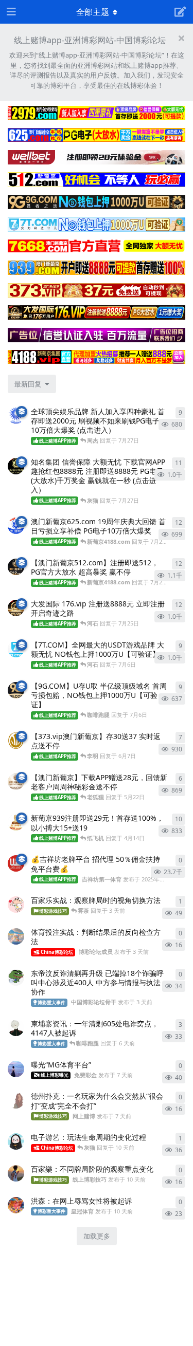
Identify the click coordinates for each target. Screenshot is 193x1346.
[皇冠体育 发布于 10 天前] (16, 1205)
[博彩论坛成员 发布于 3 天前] (16, 936)
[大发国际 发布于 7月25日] (16, 608)
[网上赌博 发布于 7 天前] (16, 1100)
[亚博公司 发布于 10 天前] (16, 1141)
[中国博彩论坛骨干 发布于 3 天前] (16, 977)
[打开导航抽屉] (10, 12)
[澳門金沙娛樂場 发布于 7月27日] (16, 416)
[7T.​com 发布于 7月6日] (16, 649)
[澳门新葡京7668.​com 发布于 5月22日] (16, 781)
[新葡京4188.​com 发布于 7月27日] (16, 466)
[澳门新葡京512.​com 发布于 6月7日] (16, 567)
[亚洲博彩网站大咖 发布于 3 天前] (16, 904)
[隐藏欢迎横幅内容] (181, 38)
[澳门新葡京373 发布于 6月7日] (16, 740)
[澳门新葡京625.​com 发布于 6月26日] (16, 526)
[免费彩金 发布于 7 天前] (16, 1069)
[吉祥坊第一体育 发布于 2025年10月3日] (16, 863)
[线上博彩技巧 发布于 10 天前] (16, 1173)
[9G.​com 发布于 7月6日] (16, 690)
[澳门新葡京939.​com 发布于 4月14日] (16, 822)
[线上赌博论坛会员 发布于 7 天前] (16, 1028)
